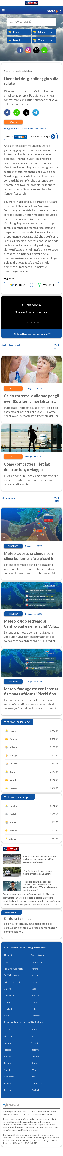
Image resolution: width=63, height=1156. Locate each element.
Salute (13, 122)
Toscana (36, 982)
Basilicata (8, 1008)
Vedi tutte (56, 499)
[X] (36, 50)
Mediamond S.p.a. (28, 1134)
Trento (7, 1043)
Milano (35, 1036)
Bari (34, 1076)
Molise (7, 1002)
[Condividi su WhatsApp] (16, 114)
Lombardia (37, 961)
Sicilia (6, 1015)
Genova (8, 1036)
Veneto (35, 968)
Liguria (7, 961)
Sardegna (36, 1015)
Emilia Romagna (11, 975)
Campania (9, 995)
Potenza (8, 1083)
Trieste (7, 1049)
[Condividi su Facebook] (7, 114)
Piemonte (8, 955)
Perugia (7, 1063)
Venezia (35, 1043)
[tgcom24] (31, 3)
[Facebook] (20, 50)
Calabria (36, 1008)
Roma (34, 1063)
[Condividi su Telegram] (35, 114)
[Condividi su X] (26, 114)
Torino (7, 1029)
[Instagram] (28, 50)
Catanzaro (37, 1083)
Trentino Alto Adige (13, 968)
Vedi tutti (56, 346)
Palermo (8, 1090)
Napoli (7, 1069)
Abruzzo (36, 995)
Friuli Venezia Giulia (13, 982)
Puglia (34, 1002)
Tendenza (13, 546)
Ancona (7, 1056)
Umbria (7, 988)
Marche (35, 975)
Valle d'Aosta (38, 955)
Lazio (34, 988)
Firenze (35, 1056)
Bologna (35, 1049)
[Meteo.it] (54, 10)
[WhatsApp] (44, 50)
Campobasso (10, 1076)
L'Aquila (35, 1069)
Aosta (34, 1029)
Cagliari (35, 1090)
